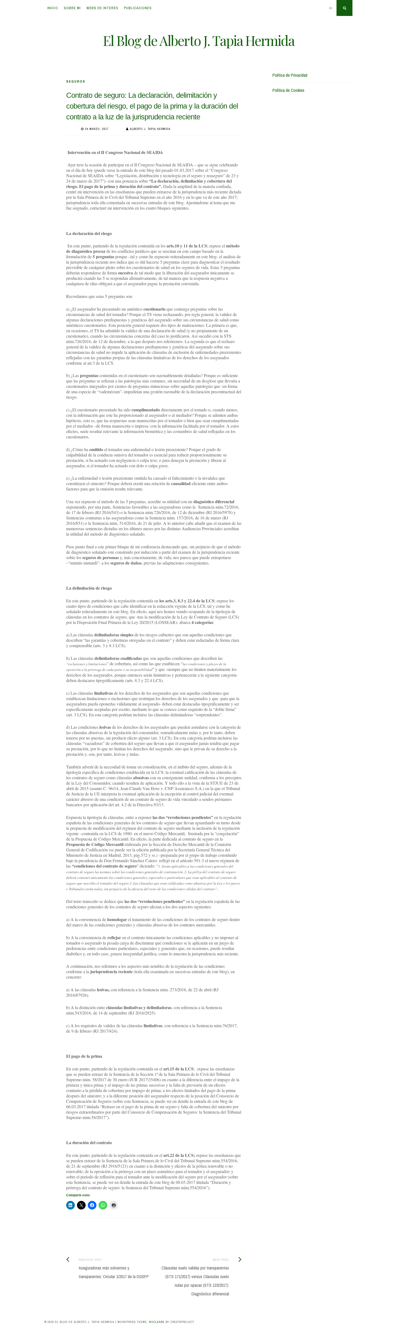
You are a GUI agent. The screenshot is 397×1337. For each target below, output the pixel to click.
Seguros (75, 81)
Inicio (52, 8)
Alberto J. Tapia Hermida (150, 129)
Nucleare (156, 1322)
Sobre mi (72, 8)
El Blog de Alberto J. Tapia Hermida (198, 40)
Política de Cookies (288, 90)
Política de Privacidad (289, 75)
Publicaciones (138, 8)
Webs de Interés (102, 8)
